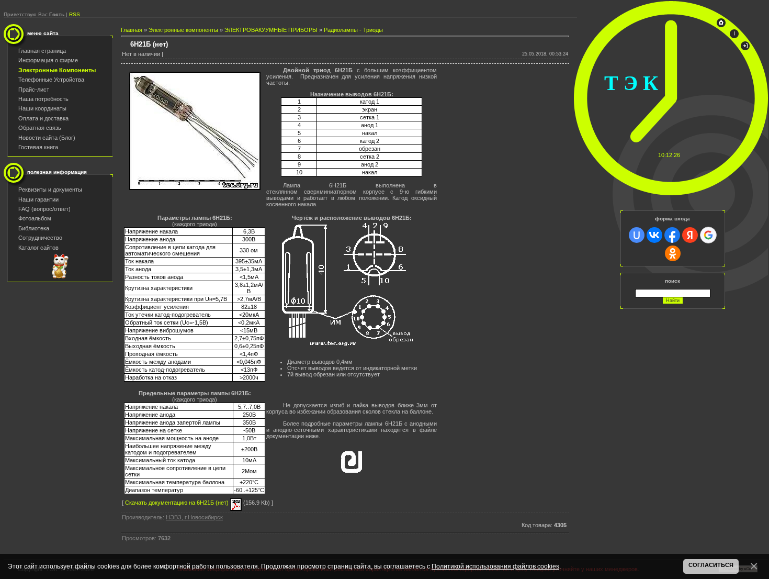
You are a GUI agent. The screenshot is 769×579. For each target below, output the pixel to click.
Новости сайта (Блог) (46, 138)
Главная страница (42, 51)
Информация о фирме (48, 60)
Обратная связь (39, 128)
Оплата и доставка (43, 118)
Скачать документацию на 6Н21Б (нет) (177, 502)
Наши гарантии (38, 199)
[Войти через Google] (708, 235)
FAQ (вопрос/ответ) (44, 209)
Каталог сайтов (38, 247)
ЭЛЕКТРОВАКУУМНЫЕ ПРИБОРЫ (271, 30)
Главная (131, 30)
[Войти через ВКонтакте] (654, 235)
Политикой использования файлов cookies (495, 566)
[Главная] (721, 25)
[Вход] (745, 48)
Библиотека (33, 228)
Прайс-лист (33, 89)
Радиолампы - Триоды (353, 30)
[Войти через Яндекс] (690, 235)
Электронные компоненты (183, 30)
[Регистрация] (734, 36)
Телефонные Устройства (51, 79)
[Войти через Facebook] (672, 235)
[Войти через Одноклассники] (673, 253)
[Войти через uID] (636, 235)
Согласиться (710, 565)
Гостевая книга (38, 147)
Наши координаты (42, 108)
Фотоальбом (34, 218)
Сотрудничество (40, 238)
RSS (74, 14)
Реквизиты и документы (50, 189)
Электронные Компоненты (57, 70)
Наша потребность (43, 99)
